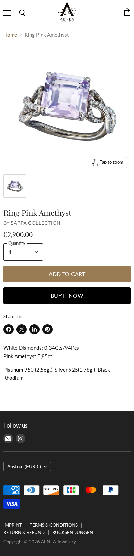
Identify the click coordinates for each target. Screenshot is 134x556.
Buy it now (67, 295)
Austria (24, 466)
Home (10, 35)
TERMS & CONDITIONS (54, 525)
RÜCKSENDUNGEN (72, 532)
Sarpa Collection (35, 222)
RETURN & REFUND (24, 532)
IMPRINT (12, 525)
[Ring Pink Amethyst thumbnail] (15, 186)
